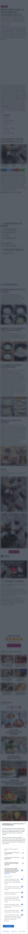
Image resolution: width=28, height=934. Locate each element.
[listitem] (14, 850)
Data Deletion (6, 931)
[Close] (25, 824)
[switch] (22, 853)
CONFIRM (8, 926)
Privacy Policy (22, 931)
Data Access (14, 931)
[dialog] (14, 877)
